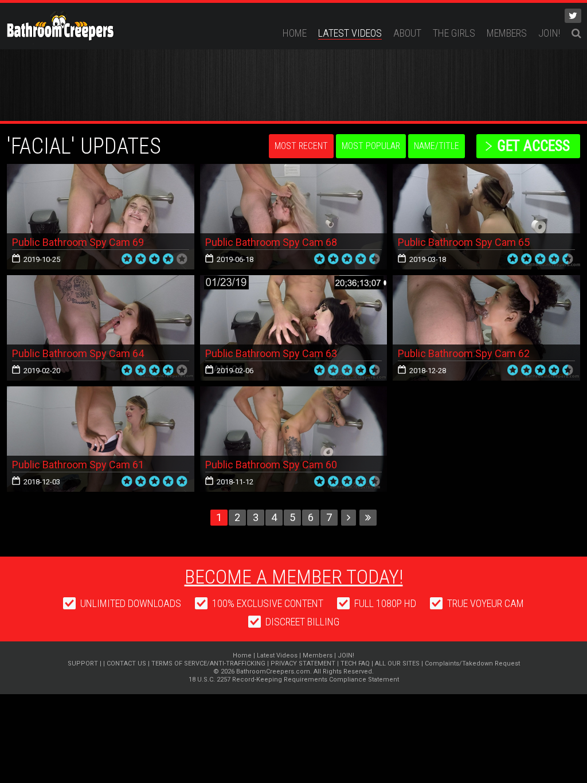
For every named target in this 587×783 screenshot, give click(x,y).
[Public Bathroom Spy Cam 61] (100, 439)
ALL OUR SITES (397, 663)
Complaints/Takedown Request (472, 663)
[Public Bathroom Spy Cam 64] (100, 328)
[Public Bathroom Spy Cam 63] (294, 328)
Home (295, 33)
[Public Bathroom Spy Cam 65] (486, 216)
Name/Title (436, 145)
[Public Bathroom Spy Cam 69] (100, 216)
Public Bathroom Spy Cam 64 (78, 353)
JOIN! (549, 33)
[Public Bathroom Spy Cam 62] (486, 328)
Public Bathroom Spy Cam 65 (464, 242)
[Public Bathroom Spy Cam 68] (294, 216)
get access (533, 146)
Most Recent (301, 145)
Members (507, 33)
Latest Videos (350, 33)
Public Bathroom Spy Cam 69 (78, 242)
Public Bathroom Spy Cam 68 (271, 242)
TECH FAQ (355, 663)
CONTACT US (126, 663)
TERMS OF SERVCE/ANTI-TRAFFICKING (208, 663)
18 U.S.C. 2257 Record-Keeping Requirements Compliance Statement (294, 679)
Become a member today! (294, 576)
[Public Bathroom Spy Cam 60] (294, 439)
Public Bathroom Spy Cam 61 (78, 465)
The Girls (454, 33)
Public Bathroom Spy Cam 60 (271, 465)
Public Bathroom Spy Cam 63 (271, 353)
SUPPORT (83, 663)
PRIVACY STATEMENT (303, 663)
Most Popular (371, 145)
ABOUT (407, 33)
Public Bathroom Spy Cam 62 (464, 353)
